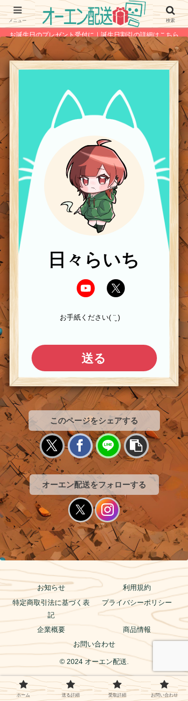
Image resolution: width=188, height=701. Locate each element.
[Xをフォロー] (80, 509)
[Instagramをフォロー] (107, 509)
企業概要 (51, 629)
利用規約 (137, 587)
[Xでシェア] (52, 445)
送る (94, 358)
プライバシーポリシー (137, 602)
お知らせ (51, 587)
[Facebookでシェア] (80, 445)
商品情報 (137, 629)
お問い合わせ (94, 644)
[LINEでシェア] (108, 445)
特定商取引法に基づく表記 (51, 608)
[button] (136, 445)
